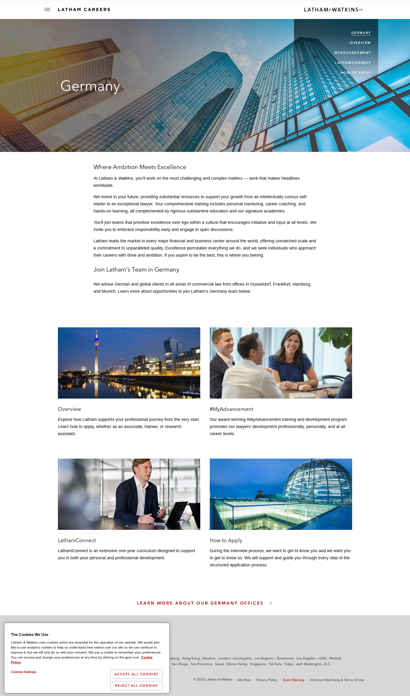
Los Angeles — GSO (311, 658)
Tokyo (289, 664)
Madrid (335, 658)
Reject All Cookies (136, 685)
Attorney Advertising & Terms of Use (337, 680)
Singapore (258, 664)
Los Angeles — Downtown (274, 658)
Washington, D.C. (317, 664)
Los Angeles (242, 658)
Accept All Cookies (136, 674)
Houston (208, 658)
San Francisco (201, 664)
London (224, 658)
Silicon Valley (236, 664)
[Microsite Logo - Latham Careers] (89, 9)
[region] (87, 658)
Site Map (244, 680)
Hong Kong (191, 658)
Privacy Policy (266, 680)
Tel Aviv (275, 664)
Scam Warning (293, 680)
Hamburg (172, 658)
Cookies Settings (23, 672)
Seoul (219, 664)
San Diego (180, 664)
